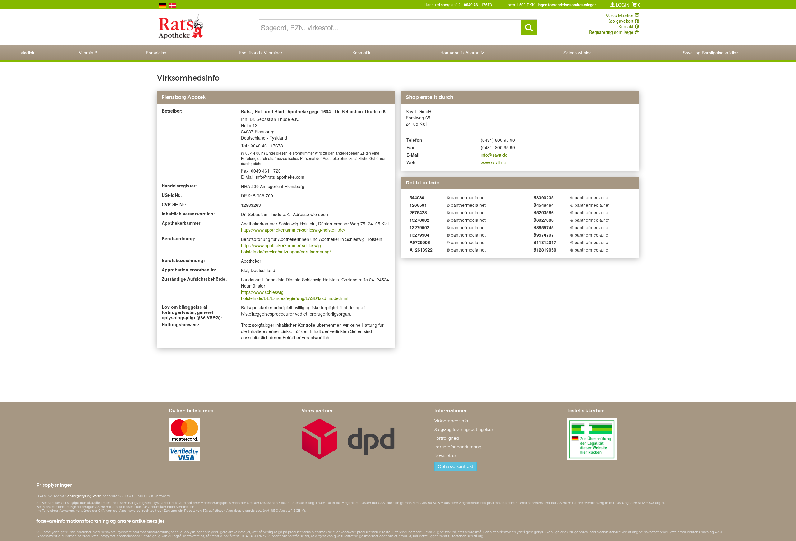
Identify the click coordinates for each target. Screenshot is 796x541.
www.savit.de (493, 162)
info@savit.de (494, 155)
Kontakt (626, 26)
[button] (636, 4)
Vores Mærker (620, 15)
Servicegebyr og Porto (83, 496)
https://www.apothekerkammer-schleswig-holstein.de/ (293, 230)
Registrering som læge (612, 32)
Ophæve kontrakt (455, 466)
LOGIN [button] (622, 5)
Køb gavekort (621, 21)
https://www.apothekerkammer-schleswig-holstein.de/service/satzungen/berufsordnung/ (286, 248)
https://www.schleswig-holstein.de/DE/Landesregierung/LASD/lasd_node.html (294, 295)
